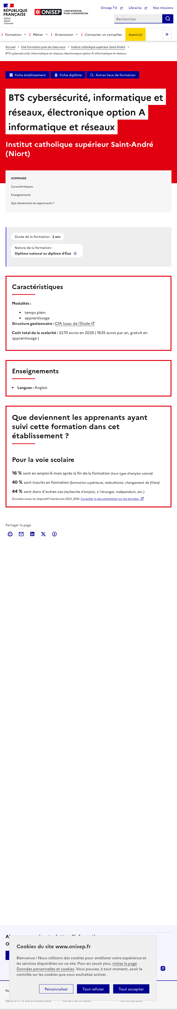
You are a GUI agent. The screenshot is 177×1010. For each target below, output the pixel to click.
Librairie (135, 7)
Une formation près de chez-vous (43, 47)
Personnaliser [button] (56, 988)
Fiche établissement (30, 75)
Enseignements (21, 195)
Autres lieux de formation (116, 75)
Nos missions (163, 7)
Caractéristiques (22, 186)
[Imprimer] (10, 534)
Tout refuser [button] (93, 988)
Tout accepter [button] (131, 988)
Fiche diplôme (71, 75)
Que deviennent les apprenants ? (32, 203)
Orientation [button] (64, 34)
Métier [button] (38, 34)
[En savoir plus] (75, 253)
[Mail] (21, 534)
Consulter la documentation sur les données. (110, 499)
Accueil (10, 47)
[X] (43, 534)
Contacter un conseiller (103, 34)
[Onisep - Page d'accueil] (48, 12)
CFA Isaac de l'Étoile (72, 323)
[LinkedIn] (32, 534)
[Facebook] (54, 534)
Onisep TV (109, 7)
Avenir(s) (135, 34)
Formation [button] (13, 34)
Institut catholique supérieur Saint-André (98, 47)
